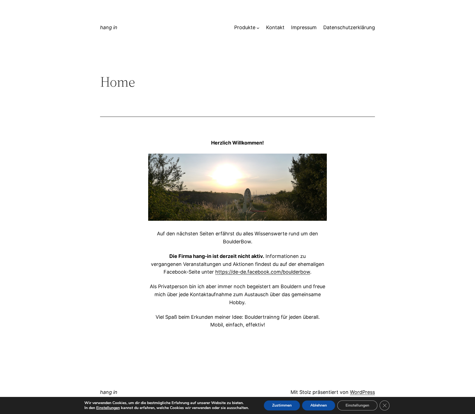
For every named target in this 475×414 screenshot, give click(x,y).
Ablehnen (318, 405)
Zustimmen (282, 405)
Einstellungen (108, 407)
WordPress (362, 392)
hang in (108, 27)
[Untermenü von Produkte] (257, 27)
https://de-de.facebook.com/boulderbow (262, 272)
